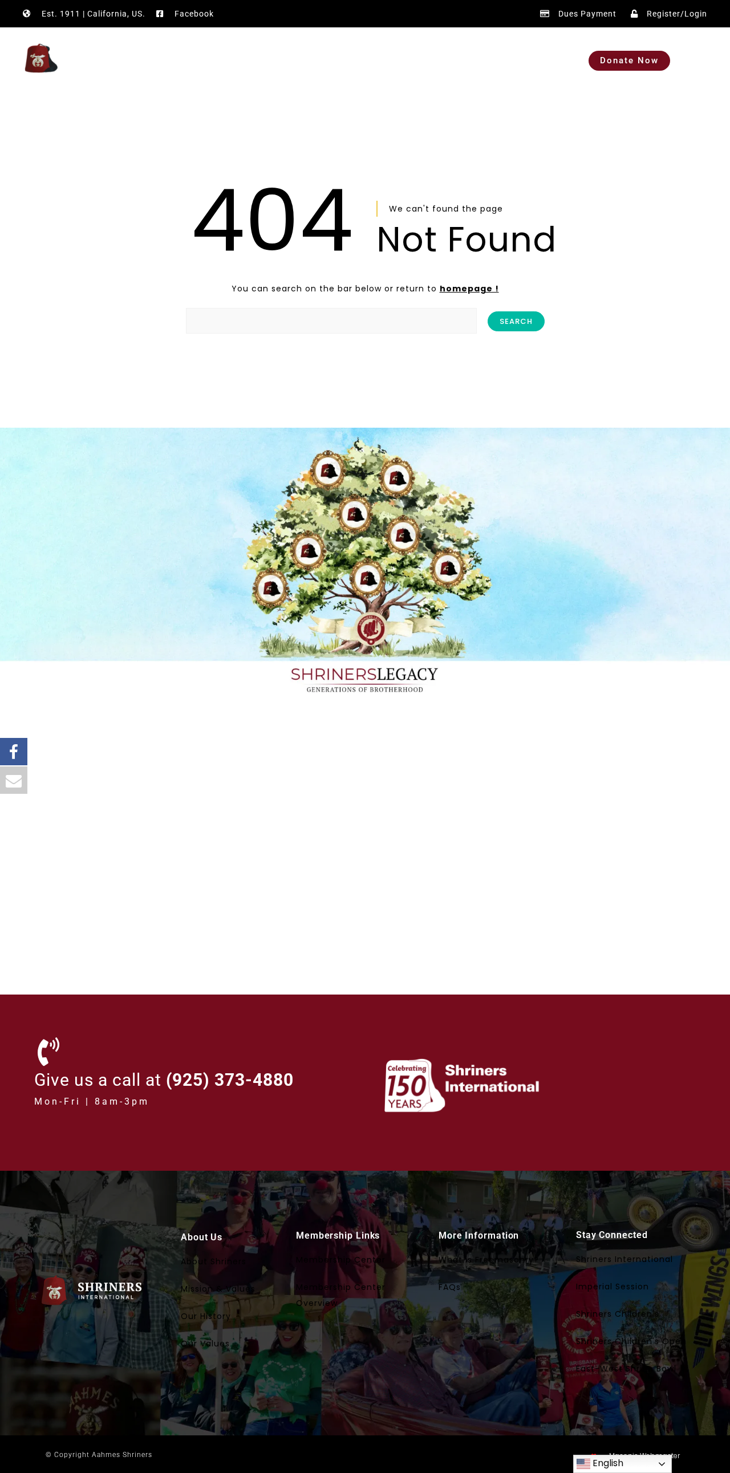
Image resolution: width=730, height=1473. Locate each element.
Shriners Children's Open (631, 1341)
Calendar (406, 61)
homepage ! (469, 288)
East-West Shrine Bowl (626, 1368)
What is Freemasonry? (489, 1259)
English (606, 1463)
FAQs (450, 1287)
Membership (335, 61)
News (462, 61)
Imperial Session (612, 1286)
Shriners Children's (617, 1314)
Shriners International (624, 1259)
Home (193, 61)
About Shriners (213, 1261)
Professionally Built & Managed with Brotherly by (522, 1455)
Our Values (205, 1343)
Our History (206, 1316)
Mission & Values (218, 1289)
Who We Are (258, 61)
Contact (517, 61)
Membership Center (341, 1259)
